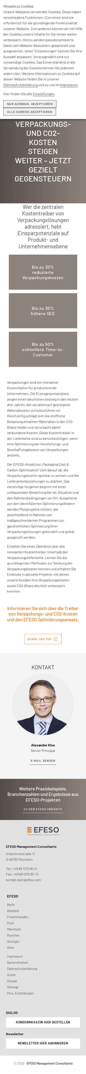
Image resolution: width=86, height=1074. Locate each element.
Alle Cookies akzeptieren (29, 112)
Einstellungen (43, 94)
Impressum (68, 85)
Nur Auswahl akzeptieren (30, 104)
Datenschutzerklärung (20, 85)
